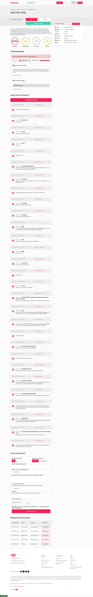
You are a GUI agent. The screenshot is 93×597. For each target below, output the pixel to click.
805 (23, 9)
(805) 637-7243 (14, 544)
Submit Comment (31, 511)
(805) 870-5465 (15, 526)
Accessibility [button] (12, 589)
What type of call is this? (37, 458)
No (45, 19)
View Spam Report (38, 23)
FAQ (71, 562)
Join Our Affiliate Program (47, 567)
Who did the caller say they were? (19, 464)
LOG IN (80, 2)
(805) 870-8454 (15, 539)
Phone (18, 9)
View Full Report (76, 23)
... (50, 105)
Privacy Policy (44, 562)
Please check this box (16, 499)
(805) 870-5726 (15, 531)
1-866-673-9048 (16, 558)
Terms (38, 506)
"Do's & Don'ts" (78, 579)
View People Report (17, 89)
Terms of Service (45, 560)
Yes (31, 19)
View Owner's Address (69, 29)
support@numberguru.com (18, 560)
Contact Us (72, 560)
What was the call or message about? (20, 469)
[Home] (14, 3)
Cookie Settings (3, 595)
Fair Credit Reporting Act (30, 577)
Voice (35, 461)
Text (43, 461)
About (42, 558)
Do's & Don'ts (73, 565)
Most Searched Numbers (61, 560)
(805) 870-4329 (15, 535)
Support (72, 558)
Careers (43, 565)
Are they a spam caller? (17, 458)
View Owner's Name (68, 27)
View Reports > (45, 526)
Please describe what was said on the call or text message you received (27, 475)
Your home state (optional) (18, 483)
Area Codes (58, 558)
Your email (14, 491)
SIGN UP (74, 2)
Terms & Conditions (15, 580)
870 (26, 9)
